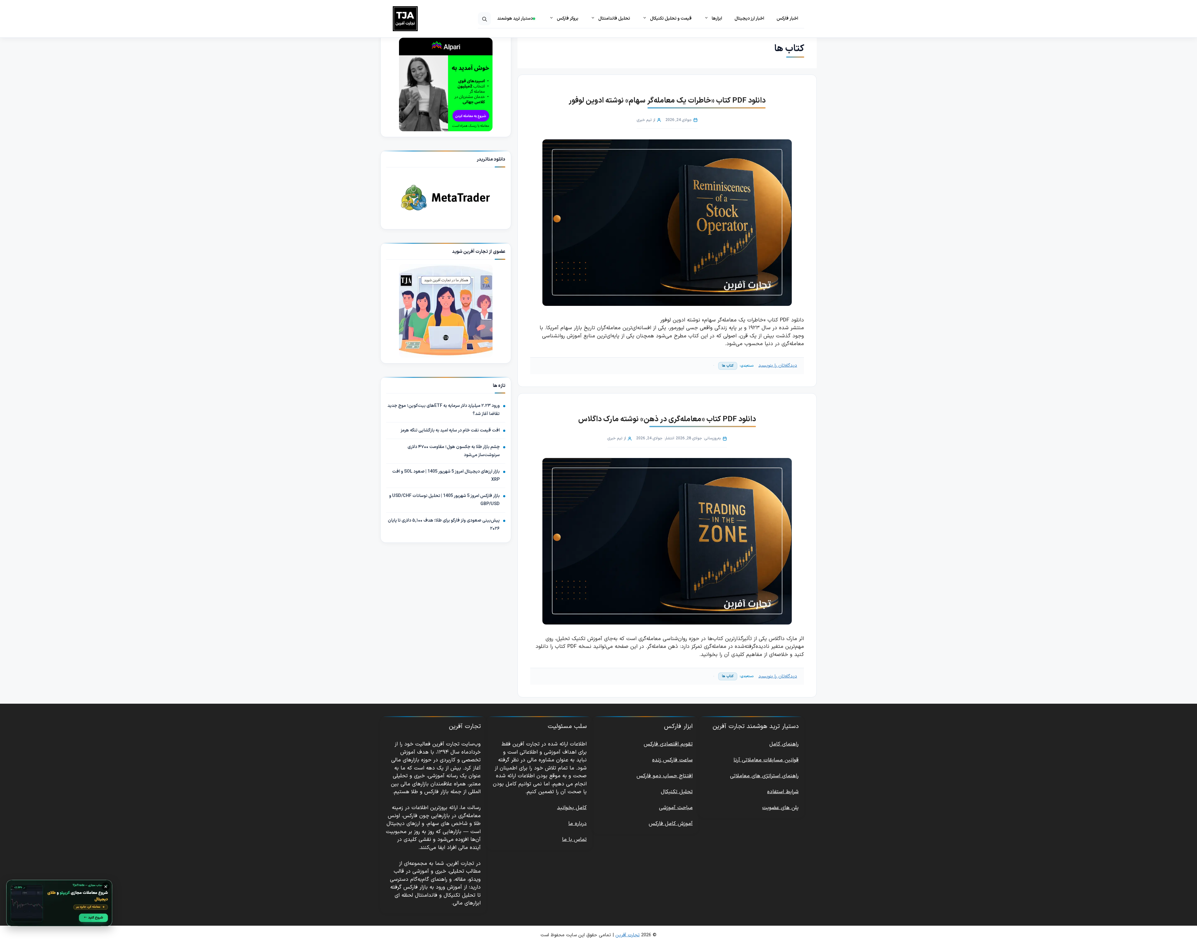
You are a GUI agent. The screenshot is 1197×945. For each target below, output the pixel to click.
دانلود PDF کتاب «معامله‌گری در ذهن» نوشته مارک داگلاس (667, 419)
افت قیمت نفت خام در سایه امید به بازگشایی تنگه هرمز (450, 430)
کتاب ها (727, 366)
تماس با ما (574, 840)
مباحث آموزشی (676, 808)
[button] (484, 18)
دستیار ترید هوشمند (515, 18)
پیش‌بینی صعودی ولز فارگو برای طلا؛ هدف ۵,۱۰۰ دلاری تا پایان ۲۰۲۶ (444, 524)
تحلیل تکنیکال (677, 792)
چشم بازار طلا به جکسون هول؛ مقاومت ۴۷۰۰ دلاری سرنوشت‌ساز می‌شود (453, 451)
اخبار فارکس (787, 18)
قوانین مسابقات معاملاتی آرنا (766, 760)
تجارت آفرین (627, 935)
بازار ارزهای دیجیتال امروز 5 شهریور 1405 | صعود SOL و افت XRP (446, 475)
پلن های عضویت (780, 808)
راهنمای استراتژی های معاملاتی (764, 776)
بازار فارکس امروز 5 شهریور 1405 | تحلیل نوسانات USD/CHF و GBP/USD (444, 500)
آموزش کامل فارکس (671, 824)
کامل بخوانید (572, 808)
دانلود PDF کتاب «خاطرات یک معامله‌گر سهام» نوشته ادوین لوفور (667, 100)
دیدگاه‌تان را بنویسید (777, 365)
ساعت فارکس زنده (672, 760)
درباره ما (577, 824)
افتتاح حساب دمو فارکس (665, 776)
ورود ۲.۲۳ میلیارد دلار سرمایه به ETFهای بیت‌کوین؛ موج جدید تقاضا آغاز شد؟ (443, 410)
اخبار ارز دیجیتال (749, 18)
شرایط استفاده (783, 792)
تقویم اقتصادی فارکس (668, 744)
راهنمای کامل (784, 744)
